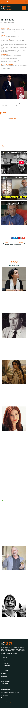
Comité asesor (4, 683)
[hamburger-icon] (24, 8)
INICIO (5, 657)
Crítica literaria (7, 665)
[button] (26, 2)
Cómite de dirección (5, 681)
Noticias (3, 686)
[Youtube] (1, 697)
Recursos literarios (8, 668)
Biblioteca (6, 661)
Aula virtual (6, 663)
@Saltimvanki (13, 702)
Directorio (6, 670)
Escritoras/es (4, 676)
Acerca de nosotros (5, 679)
